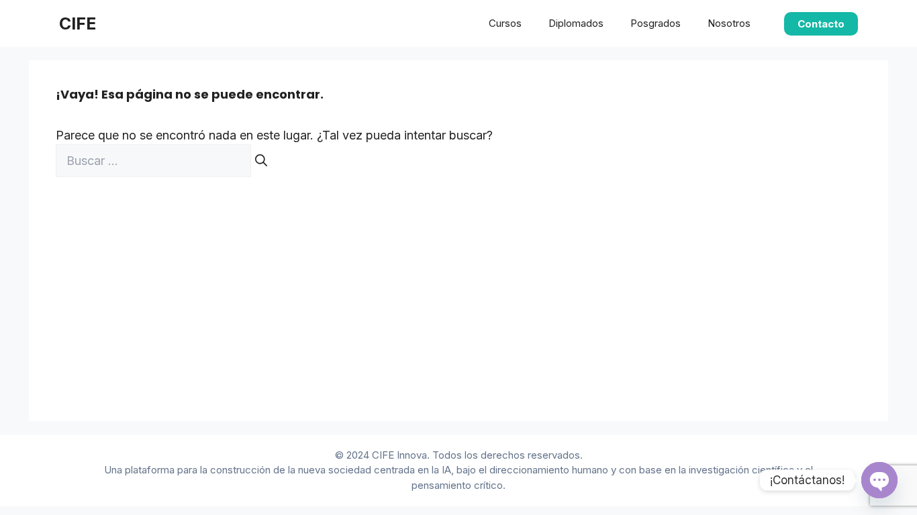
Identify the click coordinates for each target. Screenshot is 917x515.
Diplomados (576, 23)
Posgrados (655, 23)
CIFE (77, 23)
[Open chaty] (879, 480)
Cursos (505, 23)
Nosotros (729, 23)
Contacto (821, 23)
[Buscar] (261, 160)
